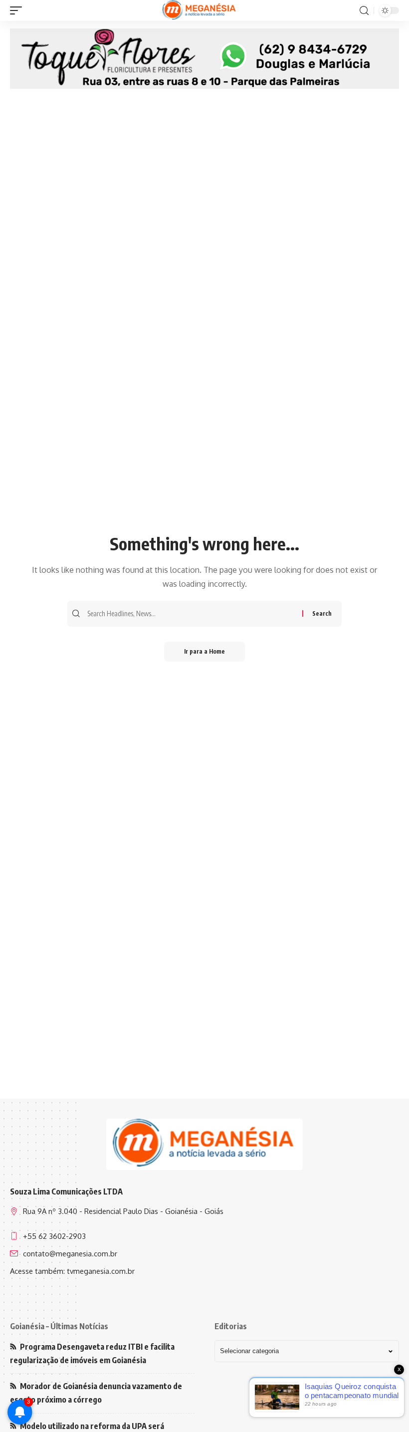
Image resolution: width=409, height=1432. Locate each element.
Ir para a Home (204, 651)
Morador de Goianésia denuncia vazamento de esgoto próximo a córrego (96, 1393)
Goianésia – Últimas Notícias (59, 1326)
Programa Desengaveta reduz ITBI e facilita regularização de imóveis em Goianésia (92, 1353)
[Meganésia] (200, 10)
